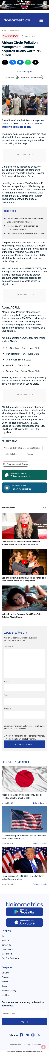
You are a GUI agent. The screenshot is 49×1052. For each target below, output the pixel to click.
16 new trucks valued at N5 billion (22, 125)
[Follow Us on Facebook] (21, 1034)
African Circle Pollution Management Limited (22, 447)
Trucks (30, 454)
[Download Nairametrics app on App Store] (24, 922)
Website (8, 708)
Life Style (5, 995)
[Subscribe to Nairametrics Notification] (43, 1047)
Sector (4, 986)
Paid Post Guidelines (10, 958)
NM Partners (7, 953)
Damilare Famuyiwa (24, 71)
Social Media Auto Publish (15, 1051)
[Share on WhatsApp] (28, 62)
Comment (9, 646)
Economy (5, 977)
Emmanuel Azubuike (40, 884)
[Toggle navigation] (41, 20)
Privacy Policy (7, 949)
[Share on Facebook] (12, 62)
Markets (5, 981)
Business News (13, 31)
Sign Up (24, 1021)
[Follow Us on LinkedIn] (27, 1034)
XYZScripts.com (37, 1051)
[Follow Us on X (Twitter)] (39, 1034)
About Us (5, 940)
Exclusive (5, 972)
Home (4, 31)
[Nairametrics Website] (17, 19)
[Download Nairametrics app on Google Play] (24, 911)
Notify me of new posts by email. (21, 738)
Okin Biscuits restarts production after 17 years (26, 233)
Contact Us (6, 944)
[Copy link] (35, 62)
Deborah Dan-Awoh (40, 803)
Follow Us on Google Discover (31, 77)
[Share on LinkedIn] (20, 62)
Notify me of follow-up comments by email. (25, 735)
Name (7, 681)
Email (7, 694)
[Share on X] (5, 62)
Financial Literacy (9, 990)
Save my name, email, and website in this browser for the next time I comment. (24, 727)
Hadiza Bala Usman (12, 454)
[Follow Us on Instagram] (33, 1034)
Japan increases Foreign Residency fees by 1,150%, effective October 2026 (22, 796)
